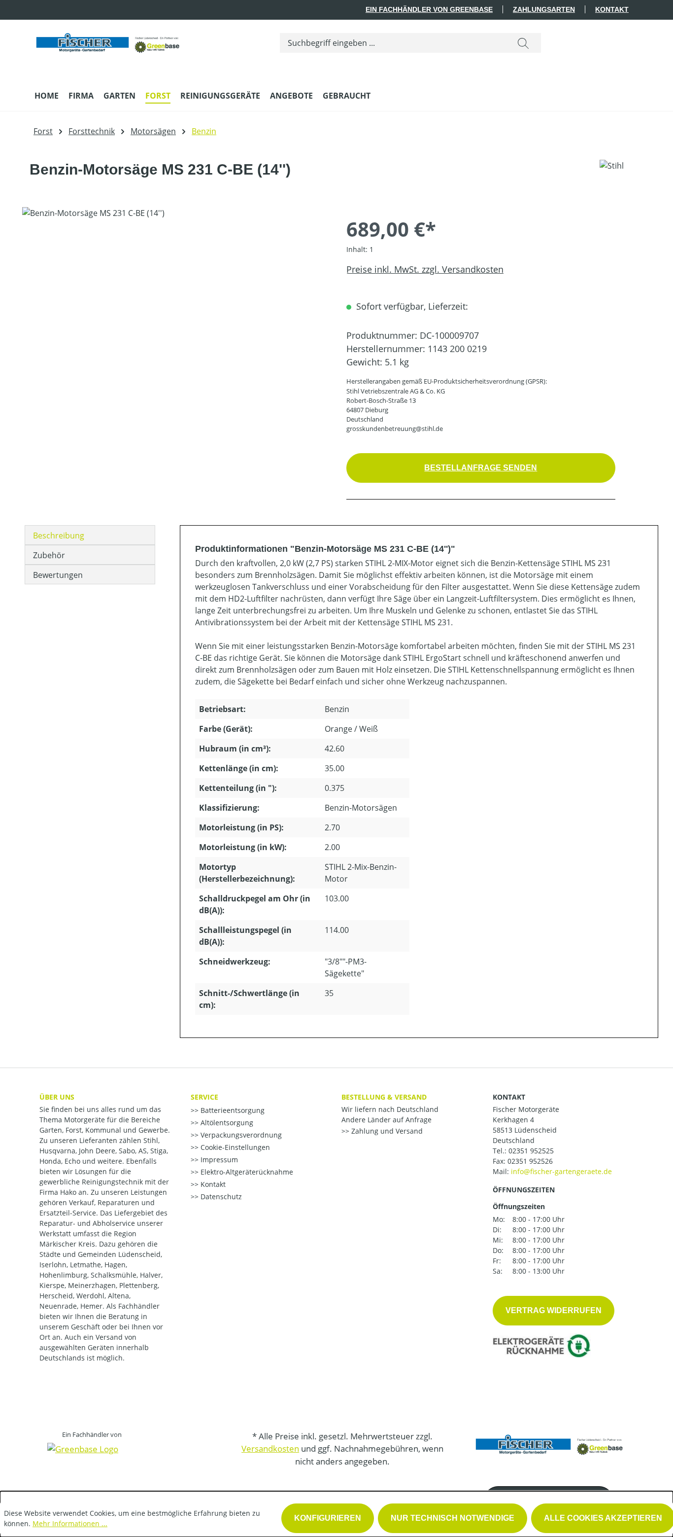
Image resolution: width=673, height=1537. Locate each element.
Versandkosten (270, 1448)
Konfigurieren (327, 1518)
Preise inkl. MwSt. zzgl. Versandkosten (425, 269)
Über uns (56, 1097)
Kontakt (612, 9)
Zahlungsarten (544, 9)
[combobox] (393, 43)
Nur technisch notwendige (452, 1518)
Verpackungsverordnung (240, 1135)
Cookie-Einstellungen (234, 1147)
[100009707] (174, 313)
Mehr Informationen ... (70, 1523)
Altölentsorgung (226, 1122)
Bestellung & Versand (384, 1097)
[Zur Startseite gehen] (108, 41)
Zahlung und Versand (386, 1131)
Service (204, 1097)
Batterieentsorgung (232, 1110)
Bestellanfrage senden (480, 468)
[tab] (90, 535)
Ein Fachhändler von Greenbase (429, 9)
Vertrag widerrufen (553, 1310)
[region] (174, 313)
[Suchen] (523, 43)
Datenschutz (220, 1196)
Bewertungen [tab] (58, 575)
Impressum (218, 1159)
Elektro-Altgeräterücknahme (246, 1172)
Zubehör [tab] (49, 555)
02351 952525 (531, 1150)
